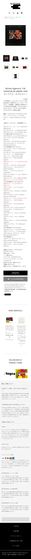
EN (27, 99)
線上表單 (11, 291)
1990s (6, 18)
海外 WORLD (18, 17)
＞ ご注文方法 (15, 526)
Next (25, 332)
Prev (6, 332)
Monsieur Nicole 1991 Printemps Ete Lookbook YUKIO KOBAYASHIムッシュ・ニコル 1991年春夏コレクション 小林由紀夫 (21, 333)
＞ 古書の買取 (15, 531)
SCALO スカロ (12, 18)
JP (24, 99)
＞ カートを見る (15, 545)
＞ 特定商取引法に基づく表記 (15, 540)
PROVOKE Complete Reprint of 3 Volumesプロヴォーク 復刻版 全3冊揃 (9, 331)
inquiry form (22, 287)
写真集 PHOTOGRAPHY (9, 17)
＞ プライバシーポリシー (15, 536)
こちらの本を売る (17, 279)
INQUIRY (15, 273)
